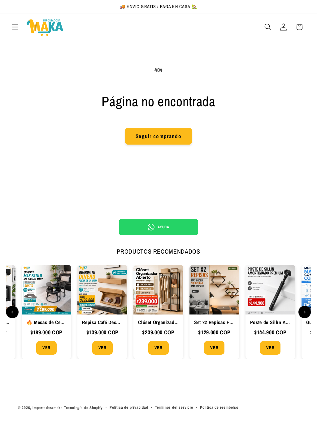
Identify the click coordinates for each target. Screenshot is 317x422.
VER (46, 347)
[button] (15, 27)
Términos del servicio (174, 407)
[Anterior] (12, 312)
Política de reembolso (219, 407)
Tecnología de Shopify (83, 407)
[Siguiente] (304, 312)
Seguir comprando (158, 136)
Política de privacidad (129, 407)
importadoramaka (48, 407)
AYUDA (163, 227)
